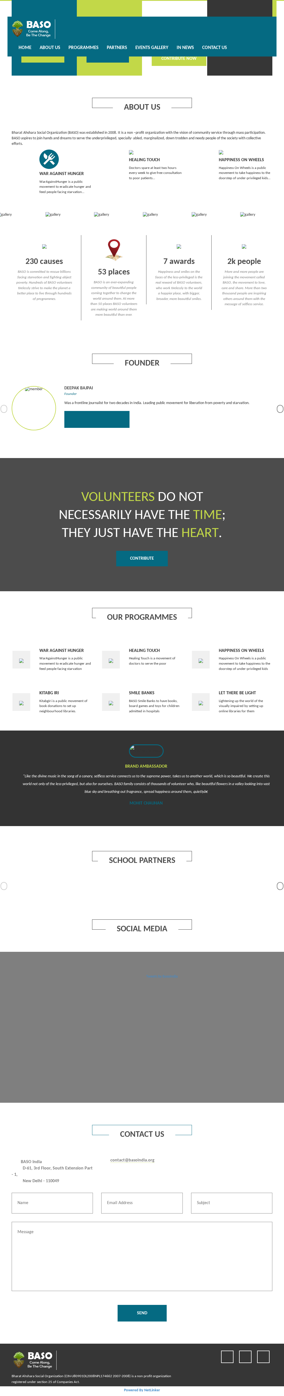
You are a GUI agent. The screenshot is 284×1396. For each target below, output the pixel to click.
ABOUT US (50, 47)
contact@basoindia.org (132, 1160)
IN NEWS (185, 47)
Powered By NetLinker (142, 1390)
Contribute (142, 558)
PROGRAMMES (83, 47)
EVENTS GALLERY (151, 47)
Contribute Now (179, 58)
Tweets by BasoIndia (162, 977)
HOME (25, 47)
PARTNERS (117, 47)
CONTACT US (214, 47)
